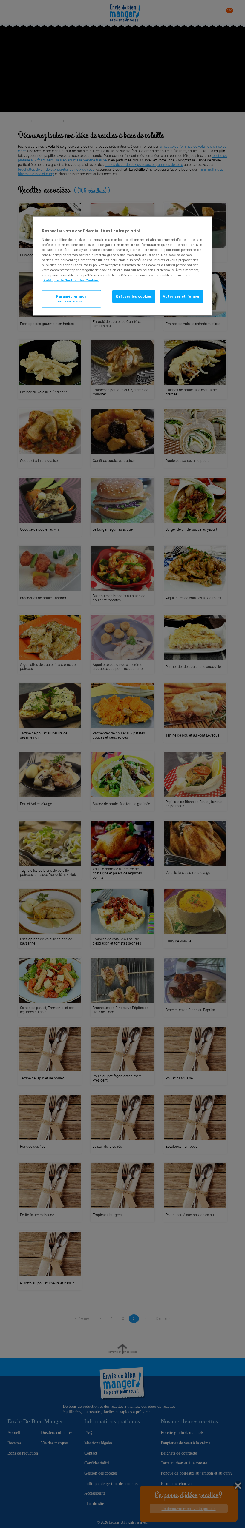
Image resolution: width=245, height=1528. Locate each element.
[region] (122, 266)
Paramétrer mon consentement (71, 298)
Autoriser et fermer (181, 296)
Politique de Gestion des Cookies (71, 280)
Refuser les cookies (134, 296)
